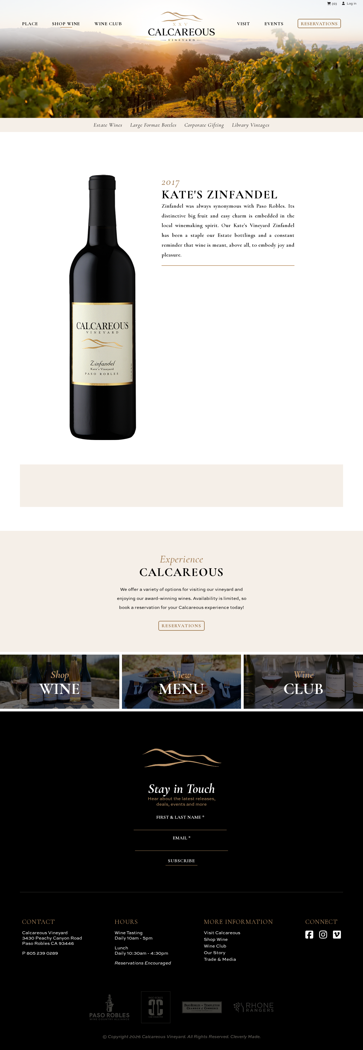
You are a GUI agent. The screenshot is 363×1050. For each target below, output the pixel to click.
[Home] (181, 39)
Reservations (319, 24)
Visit (243, 24)
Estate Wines (108, 125)
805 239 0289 (42, 953)
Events (273, 24)
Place (30, 24)
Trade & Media (220, 959)
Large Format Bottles (153, 125)
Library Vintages (250, 125)
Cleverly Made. (245, 1036)
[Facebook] (309, 934)
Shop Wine (66, 24)
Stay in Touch (181, 788)
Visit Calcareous (222, 932)
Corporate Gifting (204, 125)
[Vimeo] (337, 934)
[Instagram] (323, 934)
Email (180, 838)
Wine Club (108, 24)
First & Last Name (178, 817)
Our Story (214, 952)
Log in (351, 3)
